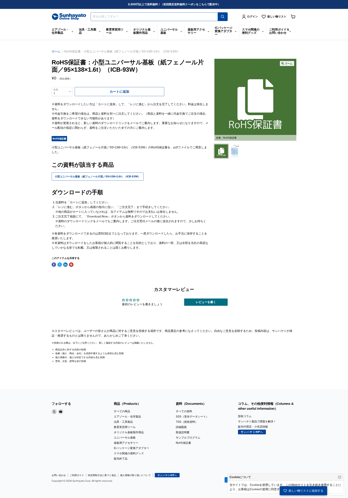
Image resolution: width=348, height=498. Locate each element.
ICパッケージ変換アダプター (223, 31)
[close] (339, 477)
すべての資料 (184, 411)
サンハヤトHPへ (252, 432)
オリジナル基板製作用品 (142, 31)
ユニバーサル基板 (169, 31)
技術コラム (245, 416)
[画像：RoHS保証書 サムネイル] (221, 151)
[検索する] (222, 17)
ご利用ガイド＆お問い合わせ (279, 31)
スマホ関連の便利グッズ (250, 31)
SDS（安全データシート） (192, 416)
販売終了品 (120, 458)
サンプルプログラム (188, 437)
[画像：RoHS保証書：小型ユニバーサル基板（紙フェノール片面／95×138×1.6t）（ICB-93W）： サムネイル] (234, 151)
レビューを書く (206, 302)
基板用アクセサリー (196, 31)
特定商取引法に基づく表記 (102, 475)
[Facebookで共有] (54, 264)
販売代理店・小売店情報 (253, 426)
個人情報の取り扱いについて (135, 475)
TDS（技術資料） (187, 421)
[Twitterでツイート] (59, 264)
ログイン (252, 16)
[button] (303, 490)
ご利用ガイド (77, 475)
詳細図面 (181, 427)
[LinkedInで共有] (65, 264)
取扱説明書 (182, 432)
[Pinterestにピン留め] (71, 264)
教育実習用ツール (114, 31)
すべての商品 (122, 411)
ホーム (56, 51)
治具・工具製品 (87, 31)
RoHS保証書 (183, 443)
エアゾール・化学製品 (60, 31)
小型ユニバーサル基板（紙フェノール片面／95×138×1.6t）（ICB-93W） (97, 176)
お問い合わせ (59, 475)
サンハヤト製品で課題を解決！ (257, 421)
